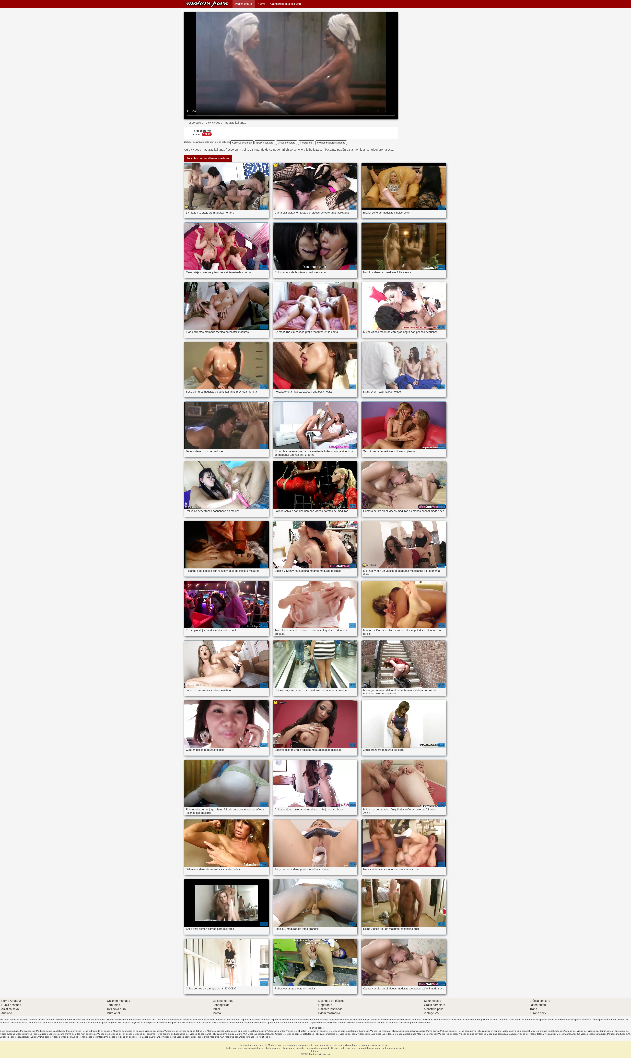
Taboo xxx (201, 1031)
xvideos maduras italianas (331, 142)
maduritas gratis (99, 1022)
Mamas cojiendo (215, 1031)
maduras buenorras (172, 1019)
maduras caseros (192, 1019)
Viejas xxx (582, 1031)
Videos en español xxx (130, 1036)
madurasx (51, 1022)
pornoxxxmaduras (256, 1022)
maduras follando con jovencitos (327, 1019)
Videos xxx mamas (380, 1031)
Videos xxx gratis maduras (371, 1034)
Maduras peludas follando (261, 1034)
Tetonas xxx (252, 1036)
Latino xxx (364, 1031)
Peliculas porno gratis (222, 1034)
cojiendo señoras (28, 1019)
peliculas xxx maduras (183, 1022)
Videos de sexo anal (200, 1034)
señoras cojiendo (328, 1022)
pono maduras (203, 1022)
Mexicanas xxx (27, 1031)
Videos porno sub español (516, 1031)
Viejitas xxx (550, 1034)
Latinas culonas (187, 1031)
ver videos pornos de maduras (415, 1022)
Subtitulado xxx (556, 1031)
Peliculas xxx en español (490, 1031)
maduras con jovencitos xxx (215, 1019)
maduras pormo (538, 1019)
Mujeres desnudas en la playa (128, 1031)
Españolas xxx (181, 1034)
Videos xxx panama (145, 1034)
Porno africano (40, 1034)
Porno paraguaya (467, 1031)
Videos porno (171, 1031)
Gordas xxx (570, 1031)
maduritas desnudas (79, 1022)
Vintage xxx (306, 142)
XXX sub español (448, 1031)
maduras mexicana (401, 1019)
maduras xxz (38, 1022)
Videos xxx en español (122, 1034)
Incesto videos (74, 1031)
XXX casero (419, 1031)
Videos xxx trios (24, 1034)
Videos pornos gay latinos (473, 1034)
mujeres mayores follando (135, 1022)
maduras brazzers (151, 1019)
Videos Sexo (103, 1034)
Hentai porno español (106, 1036)
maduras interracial (381, 1019)
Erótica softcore (264, 142)
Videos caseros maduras (594, 1034)
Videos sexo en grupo (236, 1031)
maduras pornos (556, 1019)
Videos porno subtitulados (300, 1034)
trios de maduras (389, 1022)
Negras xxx (31, 1036)
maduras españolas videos (275, 1019)
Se (578, 1034)
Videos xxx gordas (275, 1031)
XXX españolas (89, 1034)
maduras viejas (8, 1022)
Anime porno (44, 1036)
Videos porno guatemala (345, 1031)
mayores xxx (114, 1022)
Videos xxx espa (348, 1034)
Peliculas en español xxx (320, 1031)
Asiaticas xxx (265, 1036)
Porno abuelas (621, 1031)
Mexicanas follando (567, 1034)
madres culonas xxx (75, 1019)
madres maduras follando (128, 1019)
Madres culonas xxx (427, 1034)
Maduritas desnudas (497, 1034)
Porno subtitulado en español (97, 1031)
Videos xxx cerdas (154, 1031)
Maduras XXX (217, 1036)
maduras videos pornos (594, 1019)
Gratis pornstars (286, 142)
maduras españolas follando (245, 1019)
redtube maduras (292, 1022)
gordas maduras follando (51, 1019)
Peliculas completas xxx (327, 1034)
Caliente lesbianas (242, 142)
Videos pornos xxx (186, 1036)
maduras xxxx (23, 1022)
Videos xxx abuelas (296, 1031)
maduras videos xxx (617, 1019)
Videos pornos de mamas (64, 1036)
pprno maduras (275, 1022)
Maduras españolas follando (51, 1031)
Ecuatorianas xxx (257, 1031)
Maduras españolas (235, 1036)
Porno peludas (72, 1034)
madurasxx (62, 1022)
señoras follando (346, 1022)
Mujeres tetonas (538, 1031)
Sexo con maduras (10, 1031)
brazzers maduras (9, 1019)
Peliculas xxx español (401, 1031)
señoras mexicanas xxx (368, 1022)
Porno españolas (165, 1034)
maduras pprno (573, 1019)
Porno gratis (432, 1031)
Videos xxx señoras (448, 1034)
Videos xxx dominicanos (600, 1031)
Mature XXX (240, 1034)
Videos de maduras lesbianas (401, 1034)
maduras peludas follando (484, 1019)
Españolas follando (152, 1036)
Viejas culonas (7, 1034)
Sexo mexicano (56, 1034)
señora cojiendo (310, 1022)
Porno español (17, 1036)
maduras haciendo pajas (357, 1019)
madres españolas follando (100, 1019)
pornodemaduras (238, 1022)
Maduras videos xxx (207, 4)
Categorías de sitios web (285, 3)
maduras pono (522, 1019)
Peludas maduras (616, 1034)
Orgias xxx (280, 1034)
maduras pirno (506, 1019)
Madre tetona (537, 1034)
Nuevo (261, 3)
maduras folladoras (300, 1019)
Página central (244, 3)
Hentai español (87, 1036)
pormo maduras (220, 1022)
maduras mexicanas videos (426, 1019)
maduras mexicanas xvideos (456, 1019)
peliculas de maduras (160, 1022)
